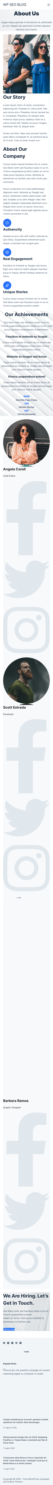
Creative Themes (14, 1481)
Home (26, 1352)
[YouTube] (20, 1343)
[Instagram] (12, 1343)
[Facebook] (4, 1343)
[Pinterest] (16, 1343)
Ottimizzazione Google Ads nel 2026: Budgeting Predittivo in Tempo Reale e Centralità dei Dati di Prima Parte (25, 1440)
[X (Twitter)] (8, 1343)
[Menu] (48, 5)
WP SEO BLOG (14, 5)
